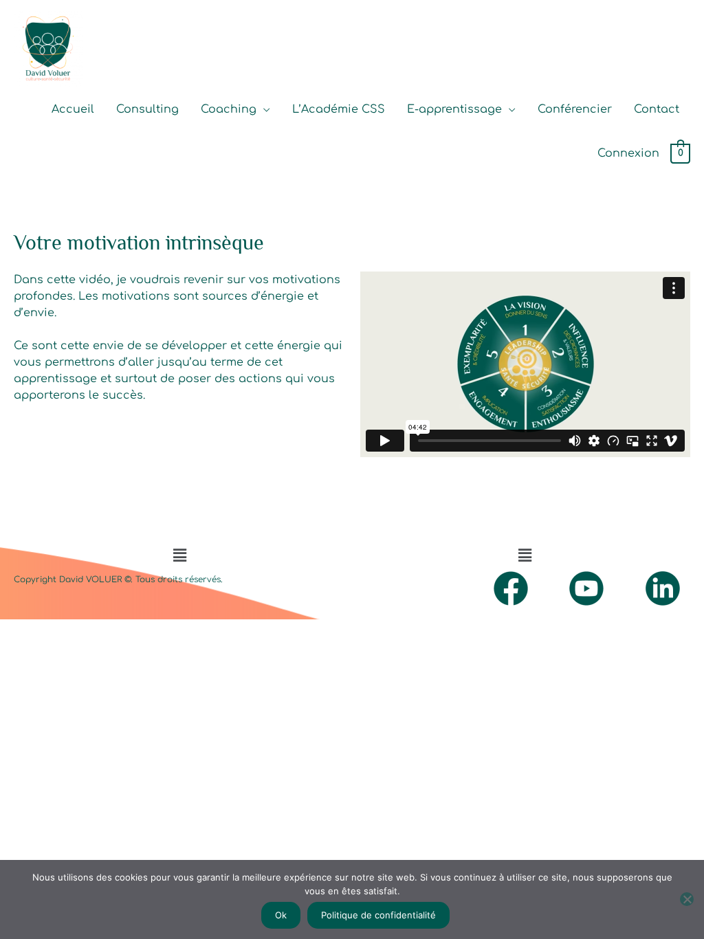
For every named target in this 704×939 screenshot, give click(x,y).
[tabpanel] (352, 364)
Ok (281, 914)
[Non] (687, 899)
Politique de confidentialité (378, 914)
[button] (179, 555)
